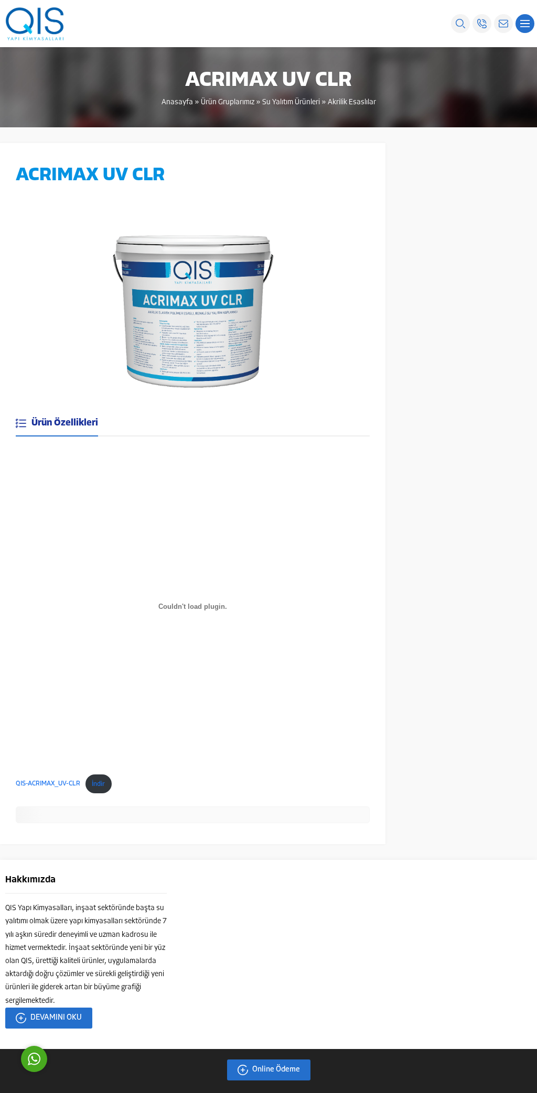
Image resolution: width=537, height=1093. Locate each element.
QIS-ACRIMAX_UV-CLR (48, 784)
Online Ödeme (276, 1070)
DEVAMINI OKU (56, 1018)
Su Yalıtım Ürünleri (291, 102)
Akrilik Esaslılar (352, 102)
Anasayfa (177, 102)
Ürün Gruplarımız (227, 102)
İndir (98, 784)
